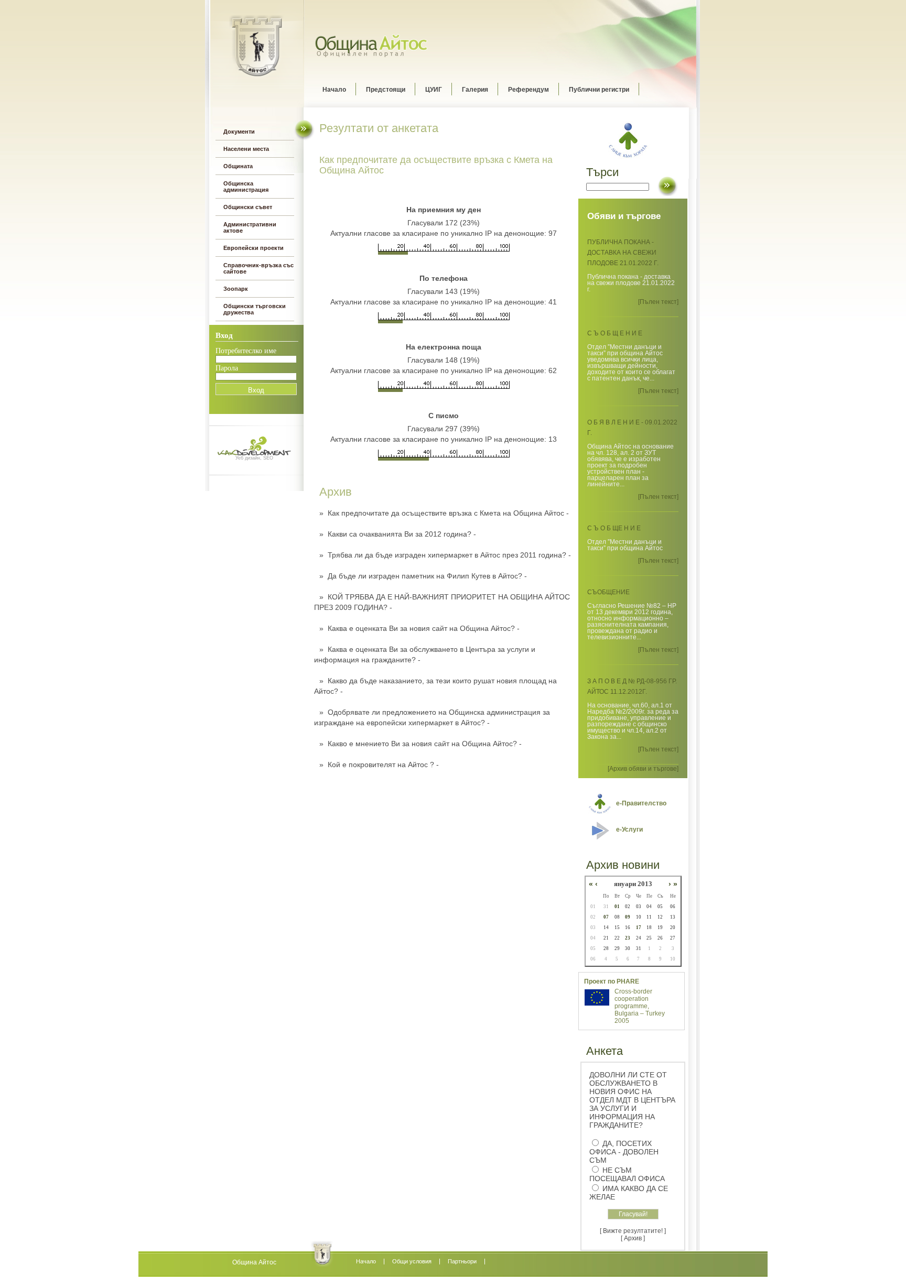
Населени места (246, 149)
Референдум (528, 89)
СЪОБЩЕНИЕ (608, 592)
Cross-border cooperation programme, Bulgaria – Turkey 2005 (639, 1006)
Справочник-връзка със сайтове (258, 268)
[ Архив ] (633, 1238)
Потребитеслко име (245, 351)
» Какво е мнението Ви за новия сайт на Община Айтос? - (420, 743)
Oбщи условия (412, 1261)
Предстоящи (385, 89)
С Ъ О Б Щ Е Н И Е (614, 333)
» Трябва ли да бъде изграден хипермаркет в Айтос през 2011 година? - (445, 555)
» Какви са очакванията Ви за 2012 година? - (397, 534)
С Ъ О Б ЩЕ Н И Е (614, 528)
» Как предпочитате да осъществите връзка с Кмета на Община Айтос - (444, 513)
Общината (238, 166)
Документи (239, 131)
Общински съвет (247, 207)
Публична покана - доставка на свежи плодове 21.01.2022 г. (623, 252)
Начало (334, 89)
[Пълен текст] (658, 302)
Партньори (462, 1261)
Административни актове (249, 227)
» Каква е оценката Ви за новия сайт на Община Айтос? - (419, 628)
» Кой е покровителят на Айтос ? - (379, 764)
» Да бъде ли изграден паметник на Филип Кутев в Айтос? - (423, 576)
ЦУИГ (433, 89)
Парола (226, 368)
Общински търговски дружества (254, 309)
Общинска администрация (245, 186)
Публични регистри (599, 89)
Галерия (475, 89)
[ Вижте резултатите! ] (633, 1231)
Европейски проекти (253, 248)
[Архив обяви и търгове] (643, 768)
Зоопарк (235, 289)
